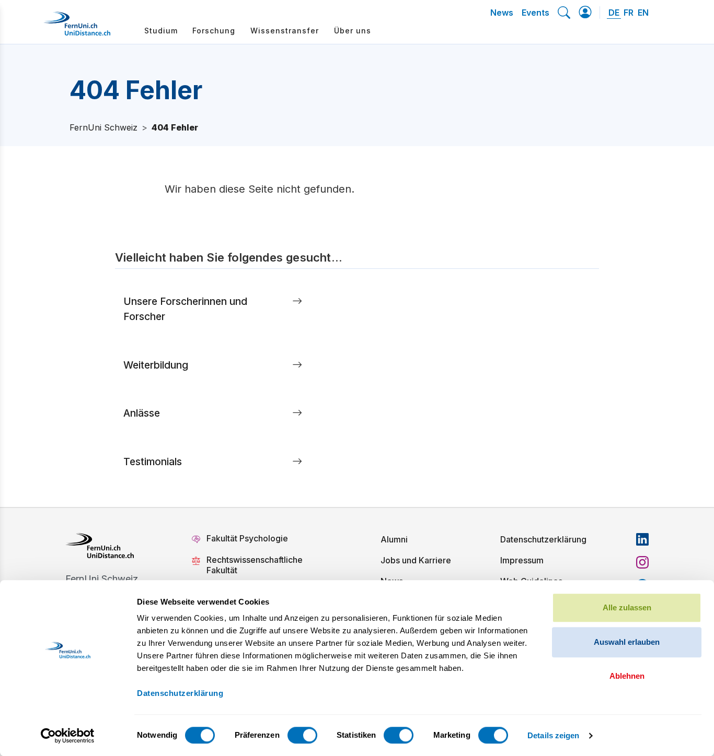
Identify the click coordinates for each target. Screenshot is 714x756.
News (501, 12)
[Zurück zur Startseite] (76, 27)
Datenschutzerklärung (543, 539)
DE (613, 12)
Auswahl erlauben (627, 641)
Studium (161, 30)
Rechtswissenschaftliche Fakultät (254, 564)
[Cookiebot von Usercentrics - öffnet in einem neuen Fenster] (67, 735)
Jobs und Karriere (416, 560)
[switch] (302, 735)
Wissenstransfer (284, 30)
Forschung (213, 30)
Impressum (522, 560)
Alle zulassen (627, 607)
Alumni (394, 539)
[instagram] (642, 562)
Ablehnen (626, 675)
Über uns (352, 30)
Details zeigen (553, 735)
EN (643, 12)
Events (535, 12)
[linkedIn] (642, 539)
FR (629, 12)
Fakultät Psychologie (248, 538)
